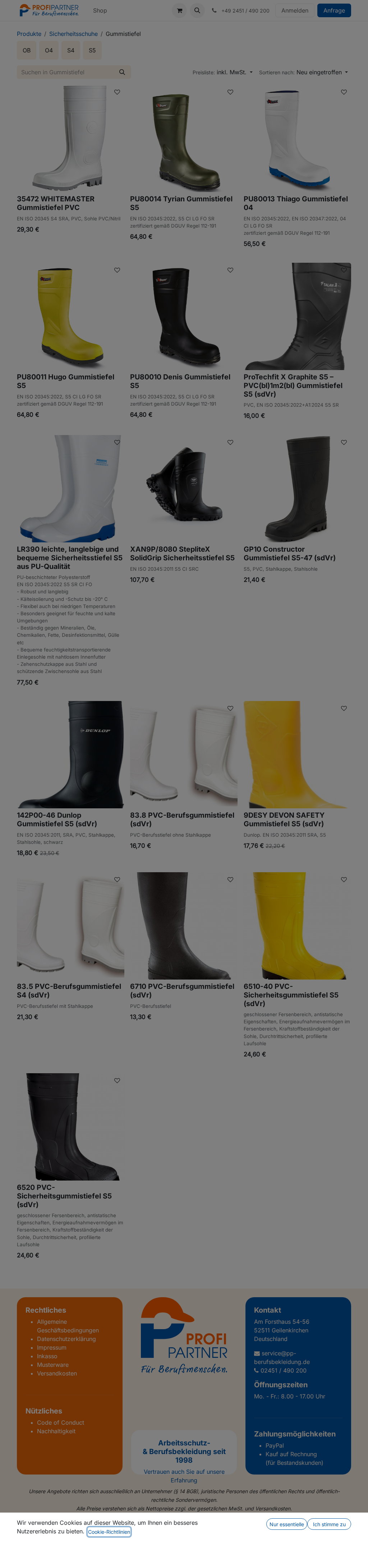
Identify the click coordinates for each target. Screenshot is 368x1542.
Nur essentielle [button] (287, 1524)
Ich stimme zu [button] (329, 1524)
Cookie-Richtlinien (109, 1532)
